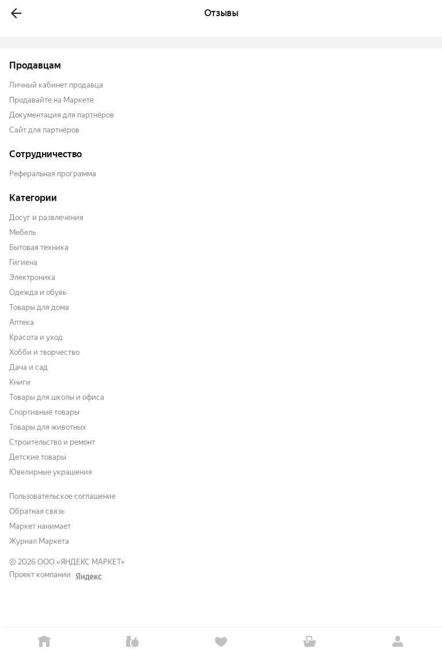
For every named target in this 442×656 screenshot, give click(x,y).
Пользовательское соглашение (62, 496)
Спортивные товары (44, 412)
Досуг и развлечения (46, 217)
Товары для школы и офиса (56, 397)
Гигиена (23, 262)
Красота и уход (36, 337)
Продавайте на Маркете (51, 100)
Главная (44, 642)
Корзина (309, 642)
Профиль (397, 642)
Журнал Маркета (39, 541)
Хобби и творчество (44, 352)
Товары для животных (47, 427)
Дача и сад (28, 367)
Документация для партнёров (61, 115)
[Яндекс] (88, 576)
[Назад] (16, 13)
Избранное (221, 642)
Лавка (133, 642)
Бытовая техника (38, 247)
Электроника (32, 277)
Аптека (21, 322)
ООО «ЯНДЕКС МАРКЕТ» (81, 562)
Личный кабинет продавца (56, 85)
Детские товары (37, 457)
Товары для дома (39, 307)
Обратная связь (36, 511)
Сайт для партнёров (44, 130)
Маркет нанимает (40, 526)
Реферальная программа (52, 173)
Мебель (22, 232)
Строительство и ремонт (52, 442)
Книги (20, 382)
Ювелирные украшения (50, 472)
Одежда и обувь (37, 292)
